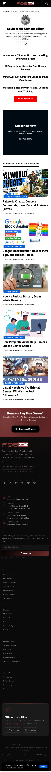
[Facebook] (4, 482)
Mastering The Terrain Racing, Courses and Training (25, 89)
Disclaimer (7, 649)
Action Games (9, 594)
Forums (6, 610)
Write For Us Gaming (11, 661)
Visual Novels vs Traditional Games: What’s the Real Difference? (21, 391)
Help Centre (8, 630)
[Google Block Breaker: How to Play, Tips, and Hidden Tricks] (25, 232)
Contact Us (7, 677)
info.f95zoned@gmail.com (15, 724)
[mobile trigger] (5, 3)
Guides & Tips (8, 626)
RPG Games (8, 590)
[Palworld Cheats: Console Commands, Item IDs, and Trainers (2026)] (25, 183)
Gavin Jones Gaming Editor (14, 214)
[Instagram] (25, 43)
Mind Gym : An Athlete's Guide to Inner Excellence (25, 78)
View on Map (14, 730)
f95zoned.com (32, 724)
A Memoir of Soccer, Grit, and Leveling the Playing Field (25, 57)
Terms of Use (17, 768)
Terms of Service (9, 645)
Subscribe (27, 553)
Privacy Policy (8, 641)
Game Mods (8, 689)
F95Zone (21, 745)
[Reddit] (34, 482)
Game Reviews (9, 618)
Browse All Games (27, 429)
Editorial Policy (9, 657)
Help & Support (9, 681)
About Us (6, 673)
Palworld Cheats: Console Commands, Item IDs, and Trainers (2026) (25, 205)
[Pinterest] (28, 482)
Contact (32, 760)
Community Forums (10, 685)
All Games (7, 574)
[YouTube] (22, 482)
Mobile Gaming (12, 291)
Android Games (9, 582)
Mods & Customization (16, 197)
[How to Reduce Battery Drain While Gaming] (25, 278)
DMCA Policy (8, 653)
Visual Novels (8, 586)
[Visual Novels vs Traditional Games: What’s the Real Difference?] (25, 369)
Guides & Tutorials (14, 246)
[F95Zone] (25, 3)
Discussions (7, 622)
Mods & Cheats (9, 614)
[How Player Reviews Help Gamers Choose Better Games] (25, 324)
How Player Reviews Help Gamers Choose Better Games (25, 344)
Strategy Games (9, 598)
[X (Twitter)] (10, 482)
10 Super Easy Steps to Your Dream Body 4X (25, 68)
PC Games (7, 578)
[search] (46, 3)
